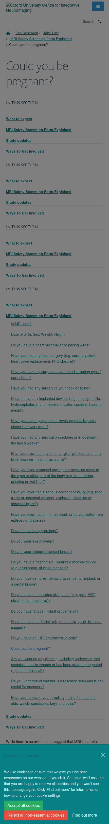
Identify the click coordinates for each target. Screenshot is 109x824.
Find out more (84, 815)
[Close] (103, 755)
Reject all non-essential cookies (36, 815)
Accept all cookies (23, 805)
